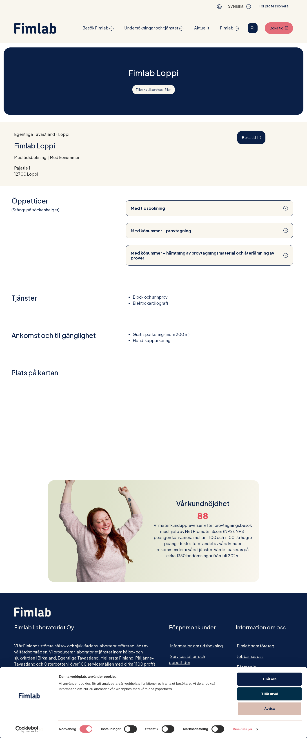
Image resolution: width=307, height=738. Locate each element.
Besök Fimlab (95, 27)
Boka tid (281, 27)
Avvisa (269, 708)
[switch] (130, 729)
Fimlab (227, 27)
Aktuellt (201, 27)
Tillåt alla (269, 679)
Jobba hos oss (250, 656)
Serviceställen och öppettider (187, 659)
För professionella (274, 6)
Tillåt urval (269, 694)
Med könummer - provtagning (161, 230)
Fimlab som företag (255, 645)
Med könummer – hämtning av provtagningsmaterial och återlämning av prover (202, 255)
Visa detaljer (242, 729)
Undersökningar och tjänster (151, 27)
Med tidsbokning (148, 208)
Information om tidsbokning (196, 645)
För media (246, 666)
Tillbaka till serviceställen (153, 89)
